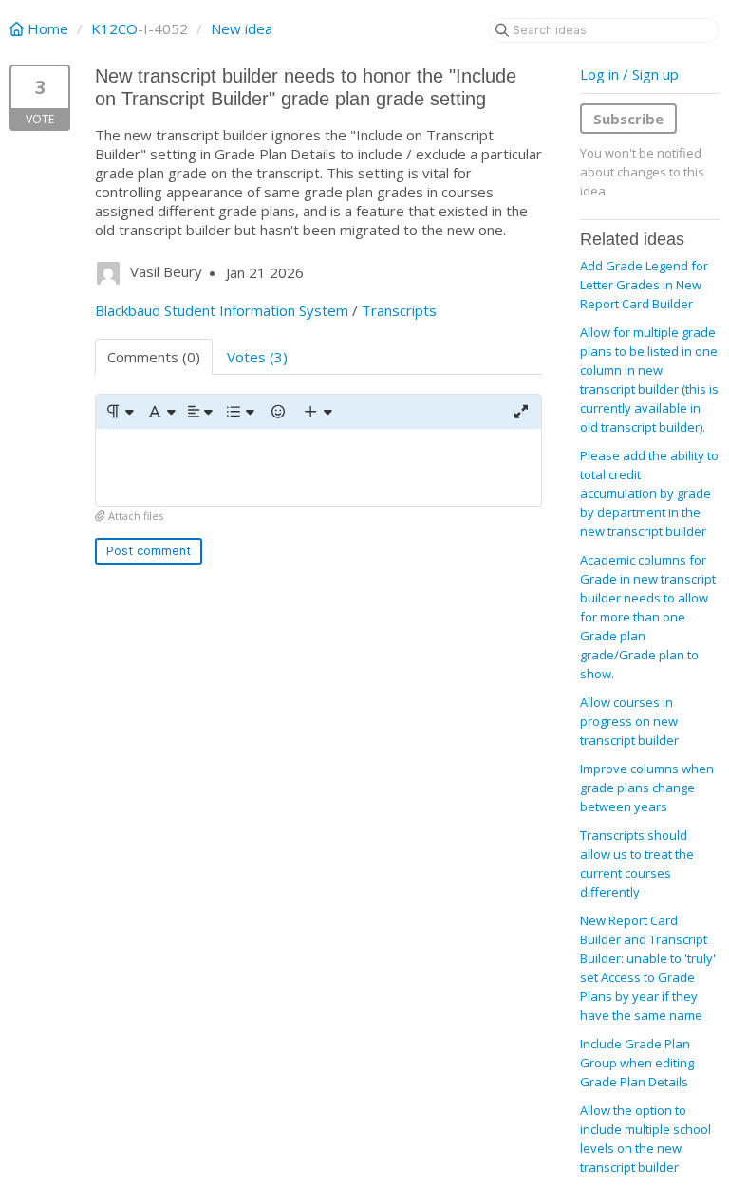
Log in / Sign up (629, 74)
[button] (119, 411)
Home (48, 28)
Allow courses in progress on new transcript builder (629, 721)
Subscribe (628, 118)
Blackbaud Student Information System (221, 310)
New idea (241, 28)
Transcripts (399, 310)
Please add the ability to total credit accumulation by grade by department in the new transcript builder (649, 493)
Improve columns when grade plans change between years (647, 787)
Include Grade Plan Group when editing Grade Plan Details (637, 1062)
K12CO (114, 28)
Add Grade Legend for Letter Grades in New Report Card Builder (644, 284)
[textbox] (318, 467)
